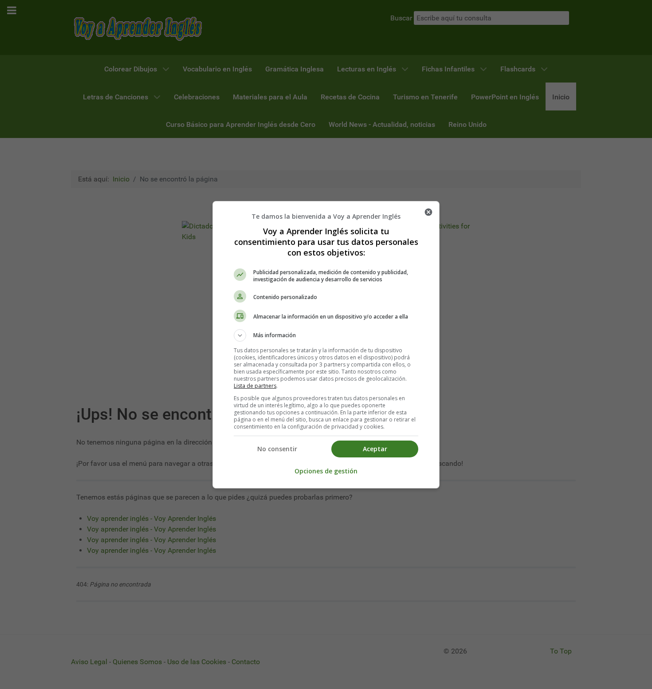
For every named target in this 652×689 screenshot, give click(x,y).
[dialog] (326, 344)
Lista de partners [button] (255, 386)
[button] (326, 335)
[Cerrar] (428, 212)
